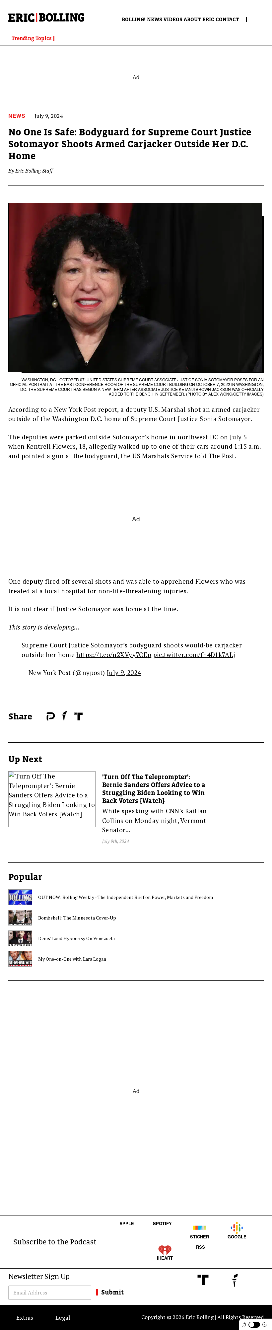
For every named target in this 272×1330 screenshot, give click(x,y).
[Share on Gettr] (64, 715)
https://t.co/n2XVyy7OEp (113, 654)
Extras (24, 1317)
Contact (227, 19)
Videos (173, 19)
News (154, 19)
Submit (112, 1292)
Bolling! (134, 19)
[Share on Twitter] (43, 716)
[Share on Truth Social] (78, 716)
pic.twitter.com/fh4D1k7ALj (194, 654)
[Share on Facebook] (39, 716)
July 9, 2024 (124, 672)
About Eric (199, 19)
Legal (62, 1317)
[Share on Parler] (50, 716)
